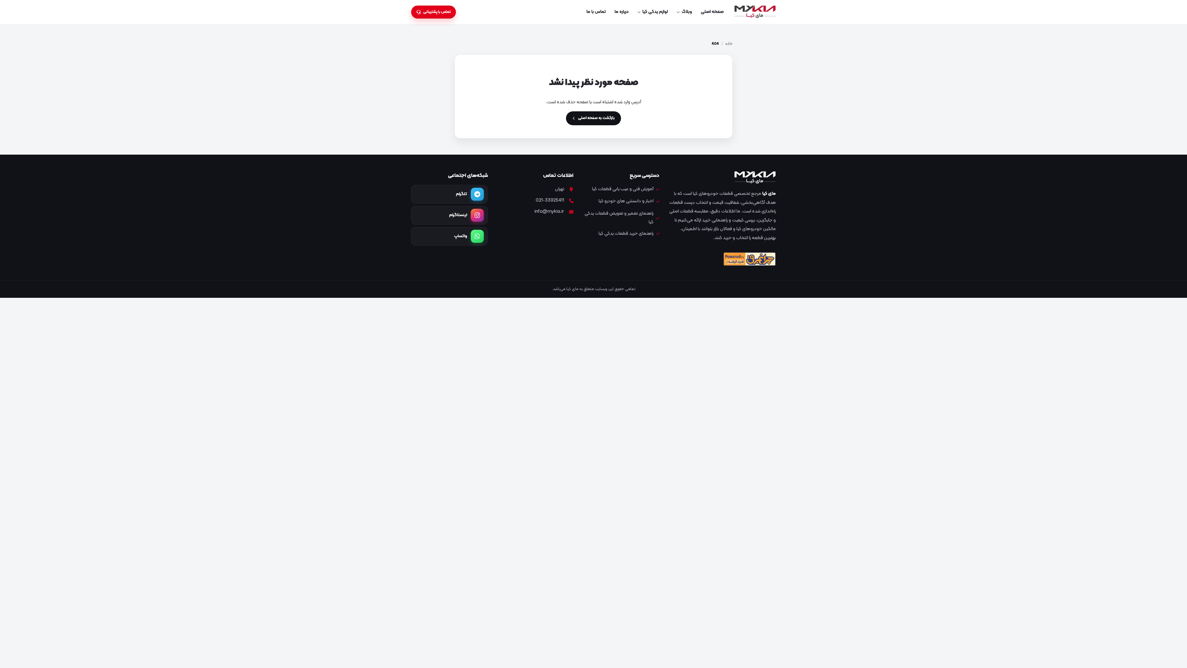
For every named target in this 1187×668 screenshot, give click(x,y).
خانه (729, 44)
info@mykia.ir (549, 211)
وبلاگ (687, 11)
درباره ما (622, 11)
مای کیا (769, 193)
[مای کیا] (755, 12)
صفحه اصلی (712, 11)
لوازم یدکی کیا (655, 11)
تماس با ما (596, 11)
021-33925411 (550, 200)
